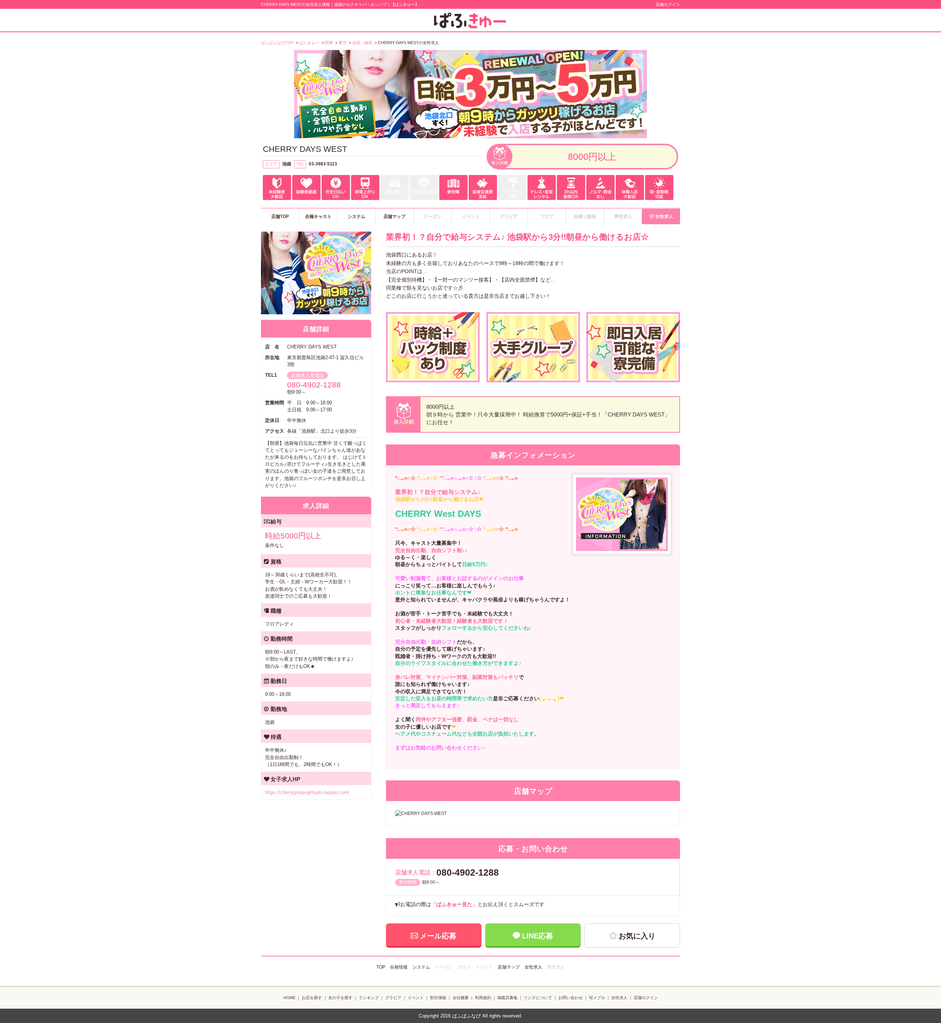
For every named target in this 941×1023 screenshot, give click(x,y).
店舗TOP (280, 216)
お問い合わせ (570, 997)
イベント (416, 997)
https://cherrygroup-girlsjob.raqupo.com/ (307, 792)
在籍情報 (399, 967)
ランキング (369, 997)
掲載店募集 (507, 997)
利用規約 (483, 997)
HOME (289, 997)
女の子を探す (340, 997)
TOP (380, 967)
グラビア (393, 997)
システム (356, 216)
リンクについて (538, 997)
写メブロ (597, 997)
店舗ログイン (668, 4)
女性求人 (664, 216)
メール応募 (438, 936)
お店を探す (312, 997)
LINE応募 (537, 936)
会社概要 (460, 997)
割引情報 (438, 997)
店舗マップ (394, 216)
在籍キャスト (318, 216)
